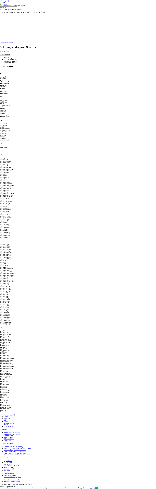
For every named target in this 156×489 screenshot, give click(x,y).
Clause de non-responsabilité (12, 480)
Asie (5, 420)
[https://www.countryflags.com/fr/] (4, 1)
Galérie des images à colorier (12, 434)
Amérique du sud (8, 426)
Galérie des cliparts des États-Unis (13, 446)
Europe (6, 421)
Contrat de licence (9, 473)
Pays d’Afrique (8, 461)
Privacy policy (91, 488)
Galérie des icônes (9, 439)
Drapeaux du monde (9, 415)
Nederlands (6, 5)
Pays (2, 9)
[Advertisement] (78, 27)
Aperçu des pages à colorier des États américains (17, 448)
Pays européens (8, 464)
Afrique (6, 416)
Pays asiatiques (8, 462)
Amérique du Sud (9, 469)
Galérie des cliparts (9, 437)
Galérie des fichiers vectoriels (12, 432)
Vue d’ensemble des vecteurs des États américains (18, 455)
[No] (98, 488)
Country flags (14, 484)
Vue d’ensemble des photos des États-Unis (16, 453)
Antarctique (7, 418)
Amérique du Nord (9, 423)
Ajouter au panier (5, 54)
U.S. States (7, 470)
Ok (96, 488)
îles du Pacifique (8, 467)
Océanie (6, 424)
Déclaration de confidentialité (12, 481)
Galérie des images (9, 440)
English (14, 5)
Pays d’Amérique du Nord (11, 466)
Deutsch (22, 5)
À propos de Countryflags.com (12, 477)
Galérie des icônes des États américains (15, 451)
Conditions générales (10, 475)
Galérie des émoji (9, 435)
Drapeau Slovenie (8, 42)
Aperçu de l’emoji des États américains (15, 450)
